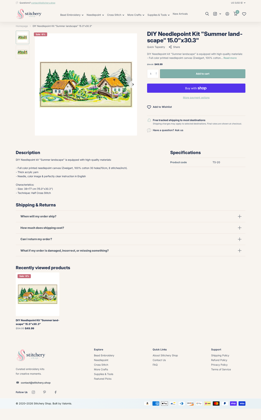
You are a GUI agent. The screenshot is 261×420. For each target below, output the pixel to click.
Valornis (66, 403)
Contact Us (159, 360)
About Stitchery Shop (165, 355)
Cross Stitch (101, 364)
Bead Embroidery (104, 355)
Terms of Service (221, 369)
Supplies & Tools (103, 374)
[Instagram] (33, 392)
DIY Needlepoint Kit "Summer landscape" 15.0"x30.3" (37, 322)
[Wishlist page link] (244, 15)
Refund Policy (219, 360)
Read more (230, 57)
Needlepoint (101, 360)
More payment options (196, 97)
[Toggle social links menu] (217, 14)
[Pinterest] (44, 392)
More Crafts (101, 369)
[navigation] (22, 37)
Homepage (22, 26)
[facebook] (55, 392)
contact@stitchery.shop (43, 2)
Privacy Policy (219, 364)
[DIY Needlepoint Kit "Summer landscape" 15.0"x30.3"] (37, 294)
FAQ (155, 364)
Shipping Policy (220, 355)
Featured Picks (102, 378)
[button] (157, 70)
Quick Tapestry (156, 46)
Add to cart (202, 73)
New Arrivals (180, 13)
